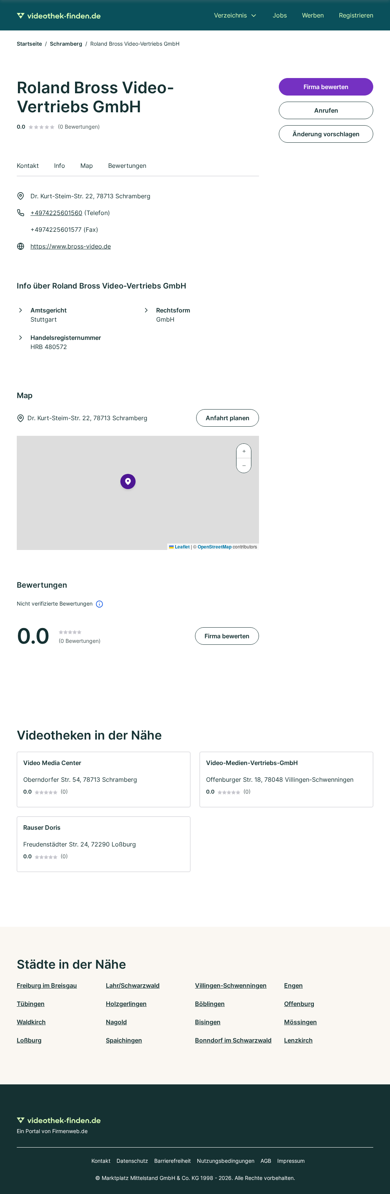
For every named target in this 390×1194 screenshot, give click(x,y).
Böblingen (210, 1003)
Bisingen (208, 1022)
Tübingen (31, 1003)
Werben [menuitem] (313, 15)
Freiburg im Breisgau (47, 985)
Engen (293, 985)
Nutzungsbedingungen (225, 1160)
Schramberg (66, 43)
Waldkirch (31, 1022)
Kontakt (100, 1160)
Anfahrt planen (227, 418)
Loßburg (29, 1040)
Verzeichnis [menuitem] (230, 15)
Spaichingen (124, 1040)
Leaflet (182, 546)
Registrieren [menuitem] (356, 15)
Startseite (29, 43)
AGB (266, 1160)
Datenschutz (132, 1160)
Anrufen (326, 110)
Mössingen (300, 1022)
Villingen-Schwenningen (231, 985)
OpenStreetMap (215, 546)
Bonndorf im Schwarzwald (233, 1040)
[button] (128, 483)
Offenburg (299, 1003)
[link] (103, 779)
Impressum (291, 1160)
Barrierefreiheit (172, 1160)
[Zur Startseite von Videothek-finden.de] (59, 15)
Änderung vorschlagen (326, 134)
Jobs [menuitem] (280, 15)
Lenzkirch (298, 1040)
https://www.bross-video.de (70, 246)
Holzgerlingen (126, 1003)
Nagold (116, 1022)
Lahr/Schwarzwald (133, 985)
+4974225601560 (56, 213)
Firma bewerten (227, 636)
